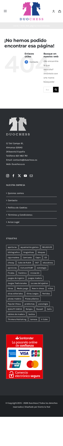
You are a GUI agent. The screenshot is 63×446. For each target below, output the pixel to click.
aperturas (12, 247)
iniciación (34, 273)
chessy (11, 263)
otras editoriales (15, 293)
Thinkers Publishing (17, 319)
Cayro (38, 257)
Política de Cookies (17, 207)
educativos (48, 263)
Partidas (46, 293)
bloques (41, 252)
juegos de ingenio (16, 278)
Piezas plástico (32, 299)
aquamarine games (30, 247)
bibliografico (14, 252)
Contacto (34, 62)
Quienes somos (16, 193)
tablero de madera (16, 314)
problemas (30, 304)
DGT (37, 263)
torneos (33, 319)
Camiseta (27, 257)
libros (10, 288)
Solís (49, 309)
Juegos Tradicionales (17, 283)
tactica (31, 314)
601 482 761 (22, 155)
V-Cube (44, 319)
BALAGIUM (47, 247)
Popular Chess (14, 304)
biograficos (28, 252)
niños (50, 288)
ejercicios (12, 268)
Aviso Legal (13, 222)
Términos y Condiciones (20, 214)
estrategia (41, 268)
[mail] (31, 175)
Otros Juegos (33, 293)
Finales (11, 273)
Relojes (29, 309)
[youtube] (25, 175)
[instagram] (7, 175)
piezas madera (14, 299)
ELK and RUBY (27, 268)
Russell (39, 309)
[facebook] (13, 175)
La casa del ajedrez (39, 283)
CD (45, 257)
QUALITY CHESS (15, 309)
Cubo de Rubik (24, 263)
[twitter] (19, 175)
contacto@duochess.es (25, 160)
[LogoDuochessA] (31, 3)
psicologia (43, 304)
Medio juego (22, 288)
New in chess (38, 288)
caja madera (13, 257)
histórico (22, 273)
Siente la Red (44, 407)
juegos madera (35, 278)
